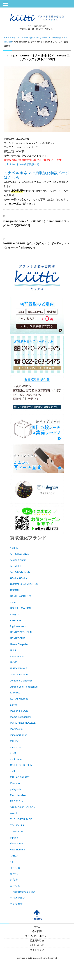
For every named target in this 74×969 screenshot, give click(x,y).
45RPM (14, 547)
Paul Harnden (18, 795)
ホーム (37, 927)
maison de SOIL (19, 710)
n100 (13, 752)
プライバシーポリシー (37, 936)
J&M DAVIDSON (19, 674)
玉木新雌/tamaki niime (22, 891)
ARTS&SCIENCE (19, 553)
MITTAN (14, 741)
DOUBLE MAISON (20, 608)
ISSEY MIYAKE (18, 668)
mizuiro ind (16, 747)
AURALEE (16, 566)
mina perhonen (18, 734)
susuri (13, 813)
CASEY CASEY (18, 577)
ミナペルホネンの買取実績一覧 (21, 164)
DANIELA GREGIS (20, 596)
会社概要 (37, 931)
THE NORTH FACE (21, 819)
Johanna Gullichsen (21, 680)
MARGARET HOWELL (23, 722)
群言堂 (14, 879)
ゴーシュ (15, 885)
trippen (14, 837)
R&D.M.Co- (16, 801)
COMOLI (15, 590)
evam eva (15, 620)
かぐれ (14, 873)
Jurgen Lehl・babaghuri (24, 686)
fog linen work (18, 626)
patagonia (15, 789)
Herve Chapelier (19, 644)
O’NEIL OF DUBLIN (21, 765)
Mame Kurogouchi (20, 716)
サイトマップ (37, 950)
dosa (13, 602)
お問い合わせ (37, 945)
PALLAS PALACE (19, 777)
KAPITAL (15, 692)
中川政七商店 (17, 897)
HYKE (13, 662)
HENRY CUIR (18, 638)
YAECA (14, 855)
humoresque (17, 656)
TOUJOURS (17, 825)
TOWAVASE (17, 831)
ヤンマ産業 (16, 903)
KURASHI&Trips (19, 698)
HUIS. (13, 650)
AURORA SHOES (20, 571)
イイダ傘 (15, 867)
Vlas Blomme (17, 849)
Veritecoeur (16, 843)
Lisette (14, 704)
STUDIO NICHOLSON (22, 807)
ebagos (14, 614)
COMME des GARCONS (24, 584)
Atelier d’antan (18, 559)
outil (12, 771)
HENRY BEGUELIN (21, 632)
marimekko (16, 728)
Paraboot (15, 783)
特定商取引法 (37, 940)
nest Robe (16, 759)
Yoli (12, 861)
